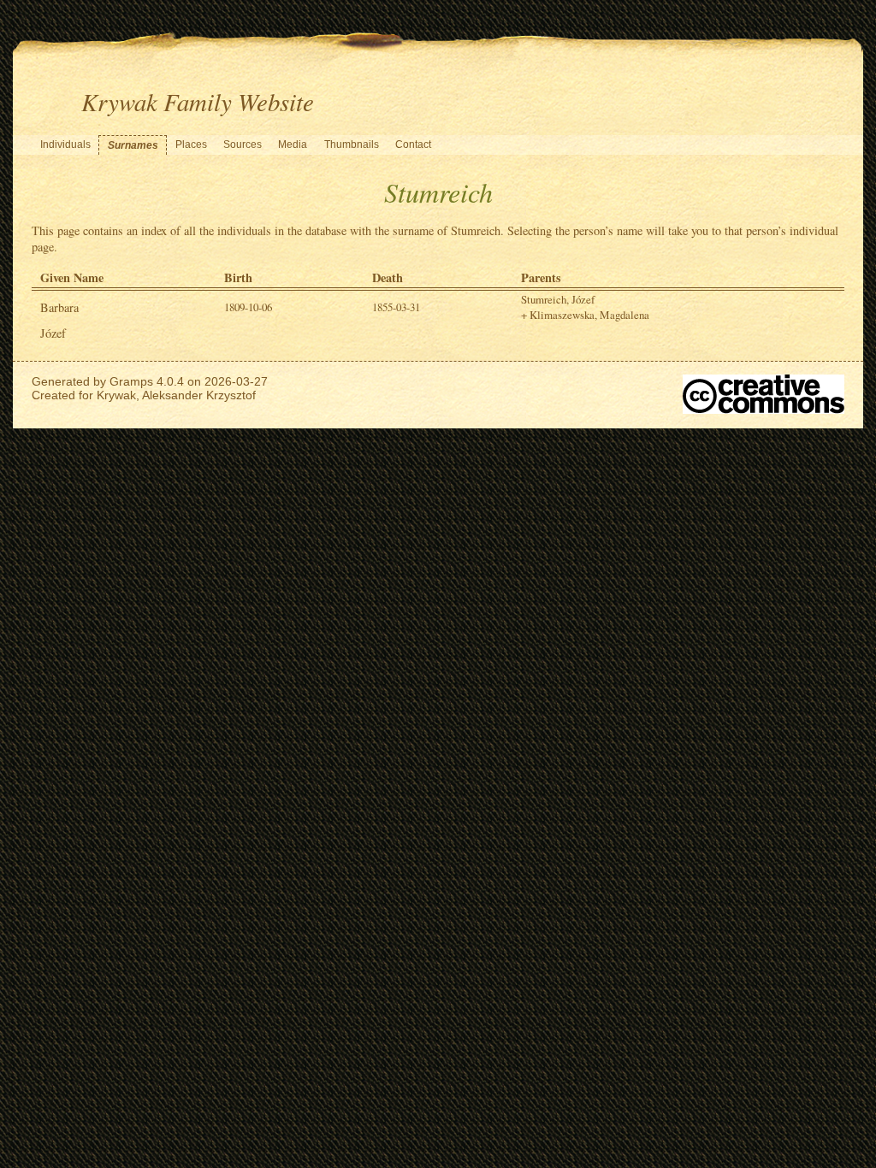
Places (191, 144)
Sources (242, 144)
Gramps (131, 381)
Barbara (59, 307)
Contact (413, 144)
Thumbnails (351, 144)
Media (292, 144)
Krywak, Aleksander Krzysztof (176, 395)
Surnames (133, 145)
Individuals (65, 144)
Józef (53, 333)
